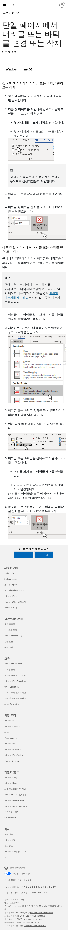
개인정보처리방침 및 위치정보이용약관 (39, 887)
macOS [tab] (27, 69)
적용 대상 (10, 51)
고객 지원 (9, 12)
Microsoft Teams (11, 760)
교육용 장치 (9, 669)
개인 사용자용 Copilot (14, 590)
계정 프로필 (9, 624)
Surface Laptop (10, 578)
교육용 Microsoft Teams (15, 675)
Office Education (11, 686)
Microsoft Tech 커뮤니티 (15, 794)
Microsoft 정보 (10, 840)
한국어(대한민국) (17, 867)
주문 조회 (8, 647)
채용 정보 (8, 834)
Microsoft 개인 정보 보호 (15, 851)
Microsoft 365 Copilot (13, 755)
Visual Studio (10, 817)
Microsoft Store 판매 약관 (35, 925)
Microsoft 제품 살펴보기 (15, 601)
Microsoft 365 (10, 596)
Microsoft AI (9, 720)
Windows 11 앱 (11, 607)
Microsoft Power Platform (15, 806)
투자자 (7, 857)
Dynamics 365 (10, 737)
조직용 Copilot (10, 584)
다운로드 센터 (10, 630)
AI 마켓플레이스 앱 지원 (15, 789)
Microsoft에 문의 (11, 887)
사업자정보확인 (39, 915)
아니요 (44, 554)
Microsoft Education (13, 663)
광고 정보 (25, 892)
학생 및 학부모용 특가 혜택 (16, 698)
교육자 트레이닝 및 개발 (15, 692)
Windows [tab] (12, 69)
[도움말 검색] (13, 5)
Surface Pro (9, 573)
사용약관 (8, 892)
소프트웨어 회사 (11, 812)
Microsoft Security (12, 726)
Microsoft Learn (11, 783)
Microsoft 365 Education (15, 681)
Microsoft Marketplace (14, 800)
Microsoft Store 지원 (13, 635)
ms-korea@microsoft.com (41, 912)
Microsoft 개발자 (11, 777)
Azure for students (12, 704)
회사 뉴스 (8, 845)
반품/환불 (8, 641)
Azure (6, 732)
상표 (17, 892)
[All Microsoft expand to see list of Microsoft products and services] (4, 5)
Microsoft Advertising (13, 749)
